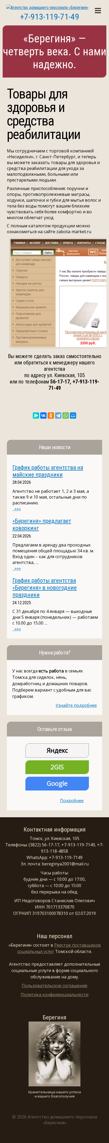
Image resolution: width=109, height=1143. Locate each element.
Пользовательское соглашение (54, 985)
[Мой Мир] (73, 415)
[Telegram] (58, 415)
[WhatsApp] (65, 415)
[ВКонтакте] (43, 415)
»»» (16, 509)
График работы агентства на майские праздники (47, 471)
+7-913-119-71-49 (49, 17)
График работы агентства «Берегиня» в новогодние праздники (44, 587)
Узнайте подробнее (76, 705)
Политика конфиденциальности (54, 994)
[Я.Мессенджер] (36, 415)
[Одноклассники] (51, 415)
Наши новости (54, 447)
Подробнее (72, 800)
